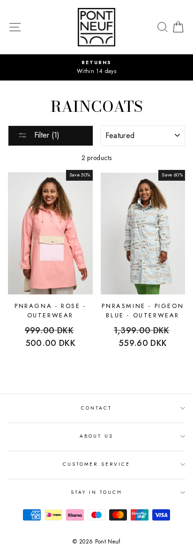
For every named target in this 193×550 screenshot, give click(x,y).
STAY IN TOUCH (97, 492)
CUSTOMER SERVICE (96, 464)
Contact (96, 407)
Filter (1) (45, 135)
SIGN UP (165, 539)
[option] (96, 67)
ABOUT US (96, 436)
